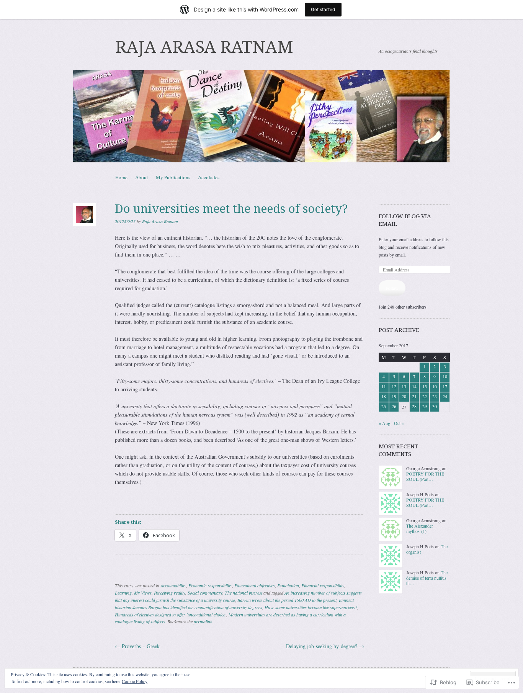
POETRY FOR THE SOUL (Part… (425, 476)
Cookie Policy (134, 681)
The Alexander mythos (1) (419, 528)
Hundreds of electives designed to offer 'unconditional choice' (170, 614)
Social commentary (205, 593)
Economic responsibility (210, 585)
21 (414, 396)
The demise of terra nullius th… (427, 578)
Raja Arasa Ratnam (160, 221)
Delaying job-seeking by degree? (325, 646)
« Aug (384, 423)
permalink (203, 621)
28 (414, 406)
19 (394, 396)
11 (383, 386)
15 (424, 386)
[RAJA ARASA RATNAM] (261, 116)
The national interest (243, 593)
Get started (323, 9)
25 (383, 406)
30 (434, 406)
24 (445, 396)
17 (445, 386)
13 (404, 386)
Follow (392, 288)
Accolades (208, 177)
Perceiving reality (169, 593)
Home (121, 177)
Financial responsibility (322, 585)
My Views (143, 593)
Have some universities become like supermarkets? (311, 607)
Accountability (173, 585)
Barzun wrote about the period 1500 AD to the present (287, 600)
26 (394, 406)
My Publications (173, 177)
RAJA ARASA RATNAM (204, 47)
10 (445, 376)
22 (424, 396)
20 (404, 396)
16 (434, 386)
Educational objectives (254, 585)
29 (424, 406)
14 (414, 386)
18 (383, 396)
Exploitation (288, 585)
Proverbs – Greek (137, 646)
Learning (123, 593)
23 (434, 396)
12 (394, 386)
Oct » (399, 423)
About (141, 177)
